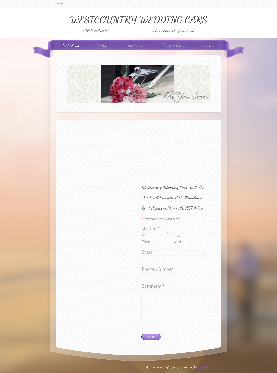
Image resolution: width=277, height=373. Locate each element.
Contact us (70, 45)
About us (135, 45)
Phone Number (158, 269)
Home (103, 45)
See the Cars (173, 45)
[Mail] (58, 3)
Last (176, 242)
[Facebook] (62, 3)
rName (150, 228)
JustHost (204, 367)
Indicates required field (160, 219)
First (146, 242)
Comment (153, 286)
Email (148, 252)
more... (210, 45)
